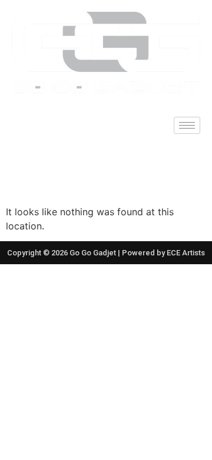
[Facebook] (79, 169)
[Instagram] (106, 169)
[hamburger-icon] (187, 125)
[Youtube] (132, 169)
